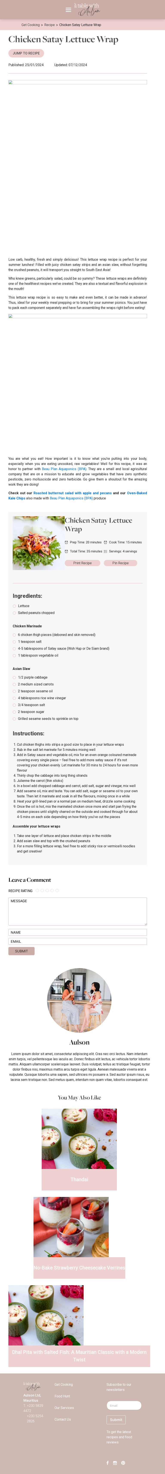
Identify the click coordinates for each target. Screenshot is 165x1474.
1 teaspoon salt (29, 642)
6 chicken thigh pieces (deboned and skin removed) (56, 635)
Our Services (64, 1408)
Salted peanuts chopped (36, 613)
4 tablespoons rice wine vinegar (42, 698)
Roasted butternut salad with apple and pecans (73, 493)
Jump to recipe (26, 53)
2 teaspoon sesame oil (35, 691)
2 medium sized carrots (36, 684)
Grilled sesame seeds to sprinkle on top (48, 719)
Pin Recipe (120, 563)
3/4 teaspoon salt (31, 705)
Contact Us (63, 1419)
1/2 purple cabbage (32, 677)
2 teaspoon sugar (31, 712)
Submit (116, 1420)
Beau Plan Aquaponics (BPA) (63, 469)
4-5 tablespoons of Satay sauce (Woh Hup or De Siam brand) (63, 648)
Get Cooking (64, 1385)
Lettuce (23, 606)
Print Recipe (82, 563)
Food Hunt (62, 1396)
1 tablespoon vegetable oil (38, 655)
